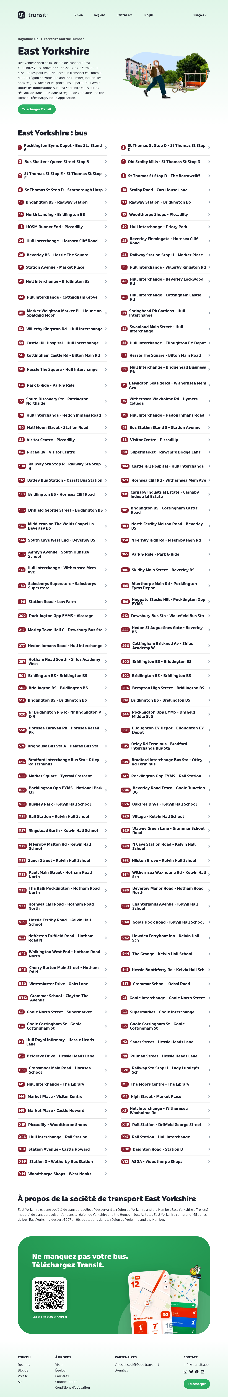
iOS (51, 1316)
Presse (23, 1376)
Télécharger (197, 1384)
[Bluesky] (191, 1371)
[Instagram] (185, 1371)
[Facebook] (197, 1371)
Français (198, 15)
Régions (99, 15)
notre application (62, 98)
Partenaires (124, 15)
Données (121, 1370)
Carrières (62, 1376)
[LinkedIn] (202, 1371)
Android (62, 1316)
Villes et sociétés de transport (137, 1365)
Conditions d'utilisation (72, 1387)
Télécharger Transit (36, 109)
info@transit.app (196, 1365)
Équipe (60, 1370)
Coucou (24, 1357)
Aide (21, 1382)
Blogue (149, 15)
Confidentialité (66, 1382)
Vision (78, 15)
